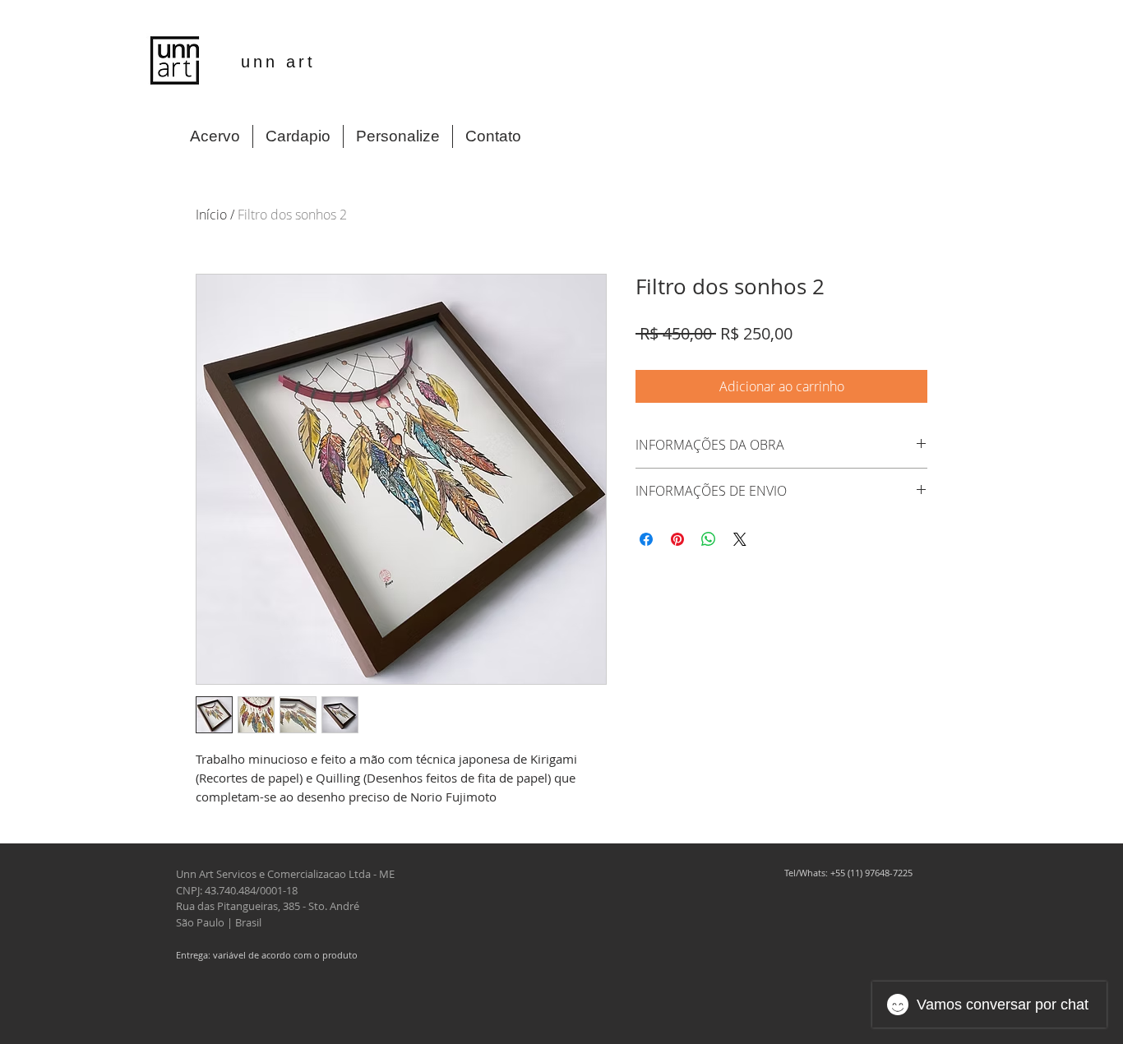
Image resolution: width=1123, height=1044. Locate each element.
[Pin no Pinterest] (677, 539)
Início (211, 215)
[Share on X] (740, 539)
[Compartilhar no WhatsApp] (709, 539)
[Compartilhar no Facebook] (646, 539)
